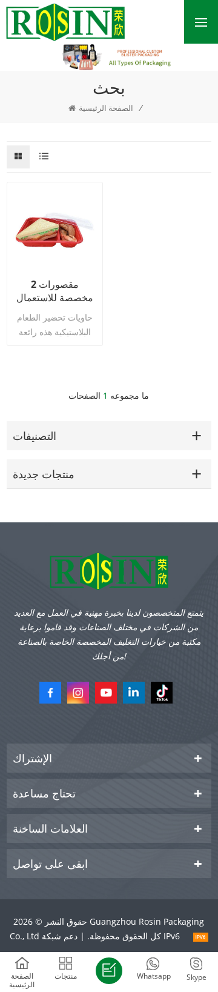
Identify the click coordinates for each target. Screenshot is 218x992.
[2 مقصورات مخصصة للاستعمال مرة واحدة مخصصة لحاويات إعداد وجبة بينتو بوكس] (54, 229)
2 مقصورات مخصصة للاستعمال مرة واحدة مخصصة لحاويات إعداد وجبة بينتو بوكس (54, 291)
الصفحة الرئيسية (106, 107)
